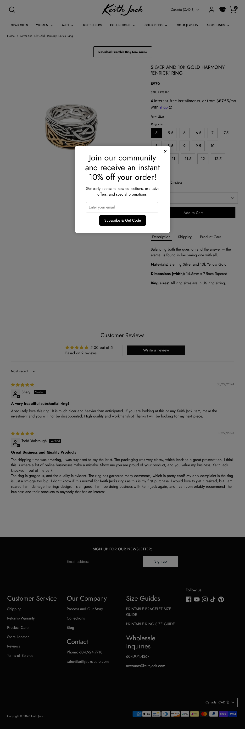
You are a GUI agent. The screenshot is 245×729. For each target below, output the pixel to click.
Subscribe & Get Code (122, 220)
